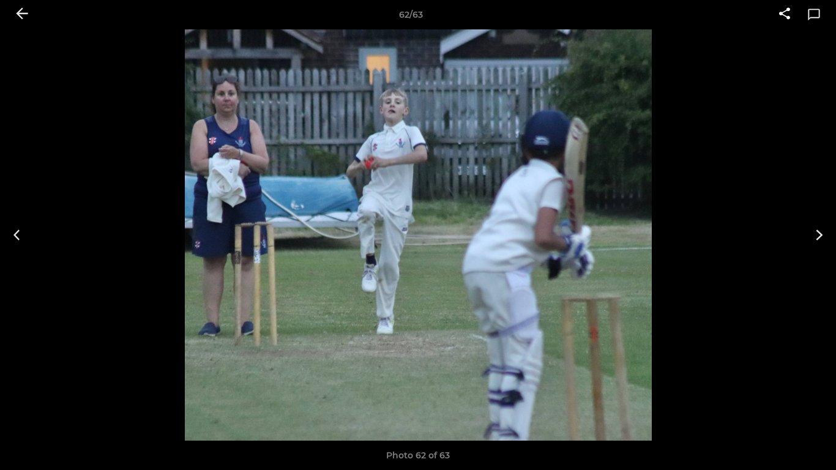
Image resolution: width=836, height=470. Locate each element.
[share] (784, 14)
